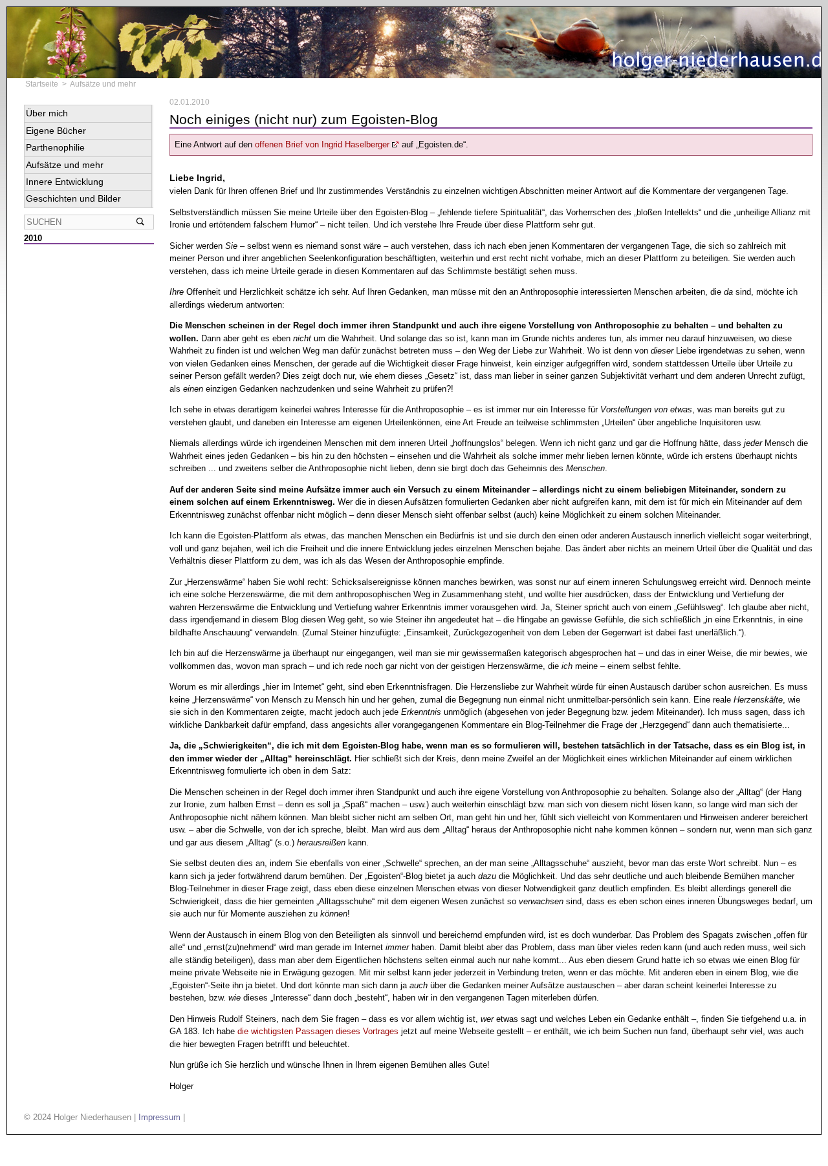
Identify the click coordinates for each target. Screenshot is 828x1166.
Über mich (47, 113)
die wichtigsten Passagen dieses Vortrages (317, 1031)
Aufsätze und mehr (103, 84)
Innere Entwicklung (65, 181)
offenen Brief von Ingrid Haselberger (322, 144)
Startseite (41, 84)
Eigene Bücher (56, 130)
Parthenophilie (55, 147)
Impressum (159, 1117)
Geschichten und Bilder (73, 198)
